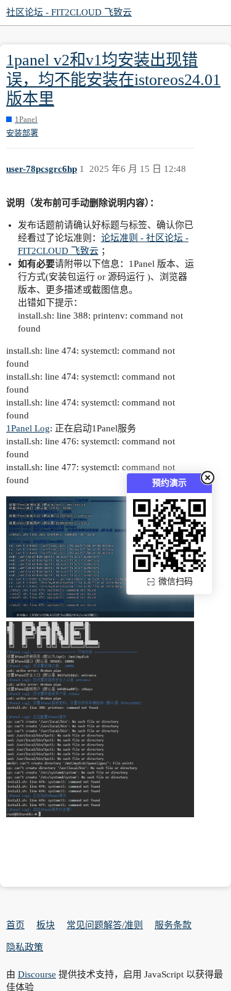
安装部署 (22, 132)
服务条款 (173, 925)
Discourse (37, 974)
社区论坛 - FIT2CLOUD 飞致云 (69, 12)
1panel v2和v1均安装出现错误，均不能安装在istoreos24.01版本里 (113, 79)
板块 (45, 925)
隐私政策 (24, 947)
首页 (15, 925)
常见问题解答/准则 (105, 925)
